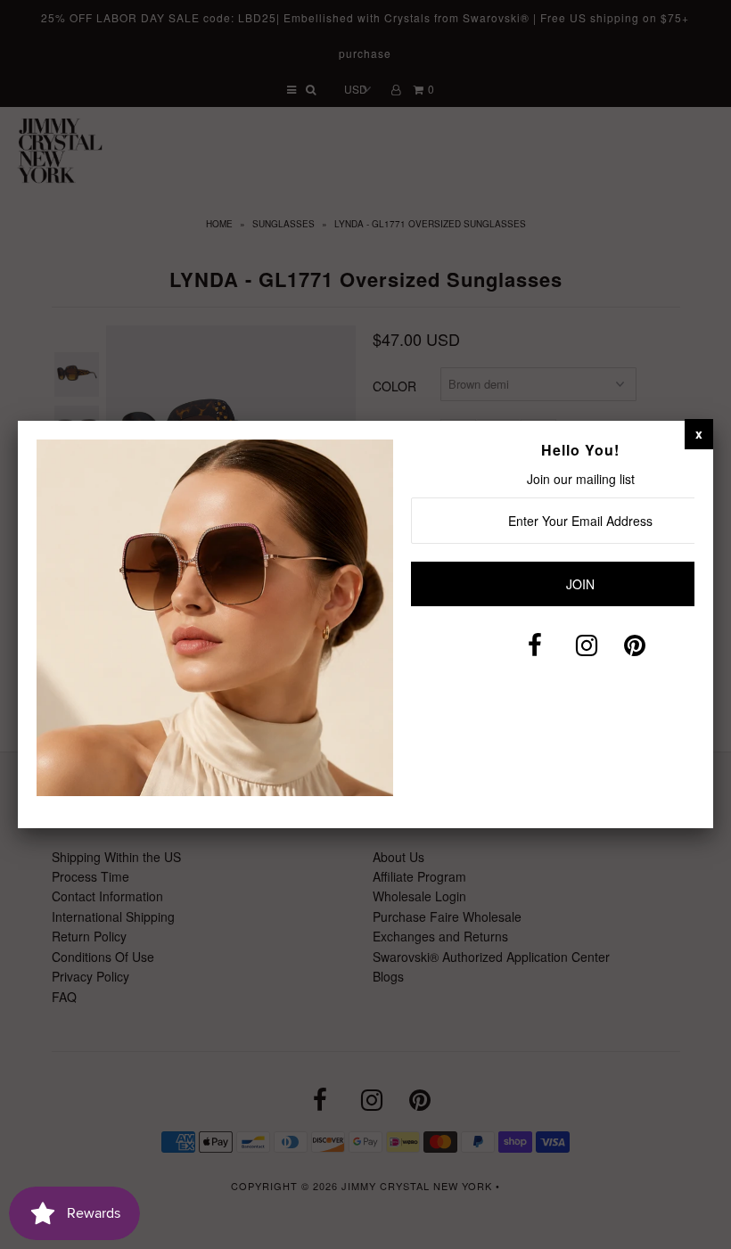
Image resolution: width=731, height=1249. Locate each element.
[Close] (699, 433)
